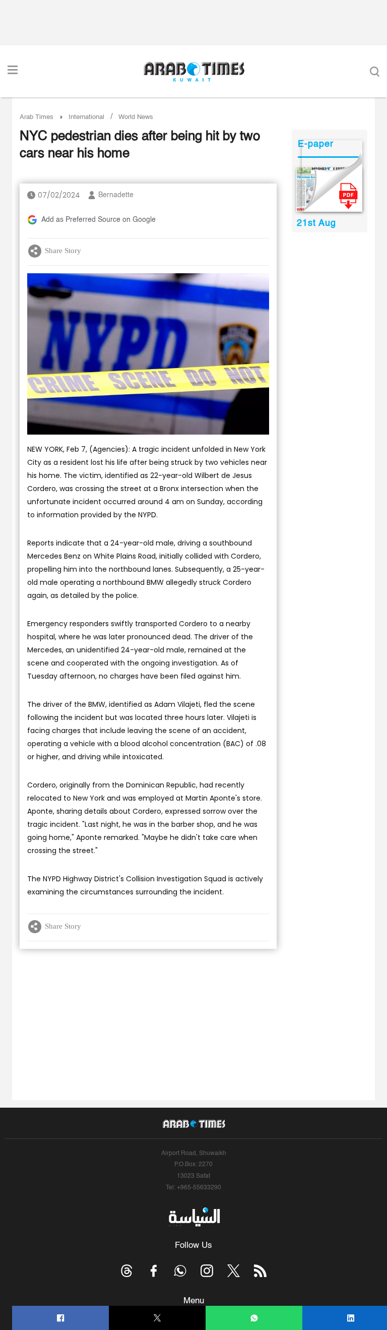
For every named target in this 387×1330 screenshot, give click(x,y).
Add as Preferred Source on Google (98, 219)
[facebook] (60, 1318)
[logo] (194, 72)
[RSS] (260, 1270)
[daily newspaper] (329, 189)
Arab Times (36, 117)
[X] (157, 1318)
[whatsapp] (254, 1318)
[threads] (126, 1270)
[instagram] (207, 1270)
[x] (233, 1270)
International (86, 117)
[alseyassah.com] (193, 1217)
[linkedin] (351, 1318)
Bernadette (116, 195)
